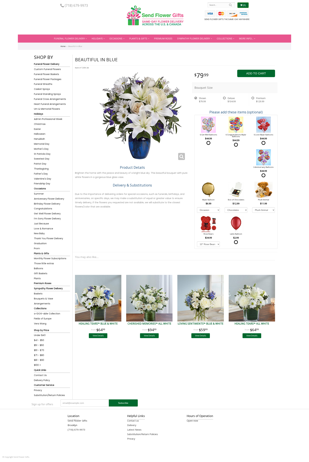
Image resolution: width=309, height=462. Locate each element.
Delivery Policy (42, 380)
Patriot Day (40, 163)
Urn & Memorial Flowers (47, 108)
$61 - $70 (39, 350)
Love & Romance (43, 228)
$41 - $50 (39, 340)
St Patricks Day (42, 154)
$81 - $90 (39, 360)
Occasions (115, 38)
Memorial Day (41, 144)
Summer (39, 193)
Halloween (39, 134)
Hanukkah (39, 139)
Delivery (131, 425)
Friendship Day (42, 183)
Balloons (38, 268)
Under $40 (40, 335)
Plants (37, 278)
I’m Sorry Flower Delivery (47, 218)
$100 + (37, 365)
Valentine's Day (42, 178)
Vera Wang (40, 323)
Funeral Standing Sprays (47, 94)
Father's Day (41, 173)
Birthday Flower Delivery (47, 203)
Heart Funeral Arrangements (50, 104)
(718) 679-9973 (76, 5)
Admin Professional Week (48, 119)
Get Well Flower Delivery (47, 213)
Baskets (38, 293)
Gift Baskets (40, 273)
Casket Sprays (42, 89)
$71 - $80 (39, 355)
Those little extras (44, 263)
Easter (37, 129)
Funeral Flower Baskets (46, 74)
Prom (37, 248)
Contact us (133, 420)
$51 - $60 (39, 345)
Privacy (38, 390)
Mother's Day (41, 149)
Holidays (97, 38)
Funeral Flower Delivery (69, 38)
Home (62, 46)
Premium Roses (163, 38)
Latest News (134, 429)
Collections (224, 38)
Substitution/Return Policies (49, 395)
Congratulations (43, 208)
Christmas (40, 124)
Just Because (41, 223)
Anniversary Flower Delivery (49, 198)
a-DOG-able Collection (47, 313)
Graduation (40, 243)
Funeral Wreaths (43, 84)
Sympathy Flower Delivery (193, 38)
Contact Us (40, 375)
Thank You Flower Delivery (48, 238)
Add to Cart (256, 73)
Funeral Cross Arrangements (50, 99)
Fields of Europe (43, 318)
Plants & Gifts (138, 38)
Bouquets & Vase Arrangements (43, 301)
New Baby (39, 233)
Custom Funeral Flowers (47, 69)
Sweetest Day (41, 158)
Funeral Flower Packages (47, 79)
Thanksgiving (41, 168)
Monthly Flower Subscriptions (50, 258)
